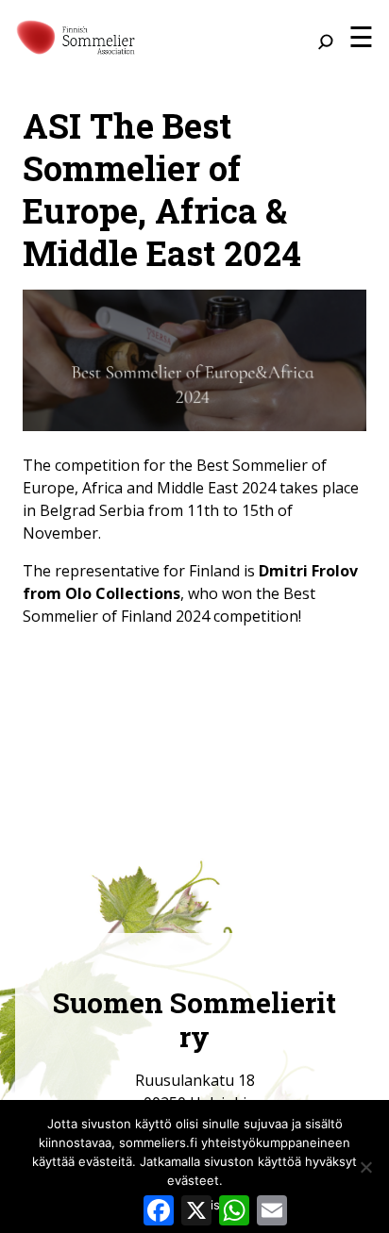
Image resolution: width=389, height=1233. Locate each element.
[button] (361, 37)
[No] (365, 1167)
